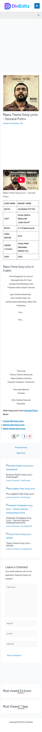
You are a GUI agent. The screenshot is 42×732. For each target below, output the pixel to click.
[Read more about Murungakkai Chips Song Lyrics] (20, 488)
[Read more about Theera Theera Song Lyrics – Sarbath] (21, 536)
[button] (39, 15)
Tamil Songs (25, 480)
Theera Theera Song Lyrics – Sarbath (18, 544)
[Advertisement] (21, 49)
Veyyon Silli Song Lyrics (13, 421)
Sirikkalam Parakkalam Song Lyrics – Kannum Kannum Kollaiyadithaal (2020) (18, 520)
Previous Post (21, 447)
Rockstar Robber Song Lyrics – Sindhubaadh (19, 475)
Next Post (21, 453)
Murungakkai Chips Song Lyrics (20, 493)
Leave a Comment (11, 123)
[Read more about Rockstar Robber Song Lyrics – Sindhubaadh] (21, 467)
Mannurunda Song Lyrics (13, 425)
